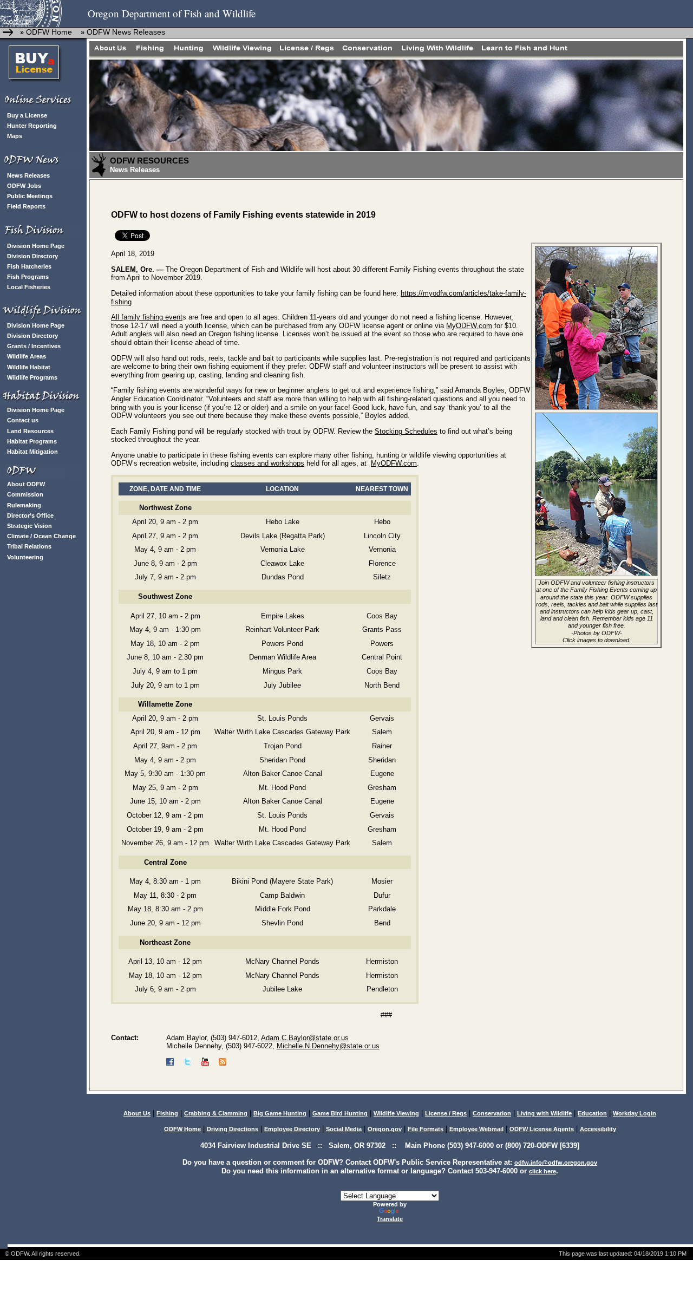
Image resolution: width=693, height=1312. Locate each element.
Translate (390, 1219)
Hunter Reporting (32, 125)
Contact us (22, 420)
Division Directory (32, 256)
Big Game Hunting (279, 1113)
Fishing (167, 1113)
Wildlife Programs (32, 377)
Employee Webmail (476, 1129)
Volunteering (25, 557)
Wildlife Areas (26, 356)
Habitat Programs (32, 441)
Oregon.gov (385, 1129)
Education (592, 1113)
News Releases (28, 175)
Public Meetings (30, 196)
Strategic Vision (29, 526)
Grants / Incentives (34, 346)
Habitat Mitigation (32, 451)
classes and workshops (267, 463)
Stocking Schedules (406, 431)
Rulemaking (24, 505)
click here (542, 1171)
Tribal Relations (29, 546)
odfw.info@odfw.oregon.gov (555, 1162)
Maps (14, 136)
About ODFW (26, 484)
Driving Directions (232, 1129)
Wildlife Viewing (396, 1113)
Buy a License (27, 115)
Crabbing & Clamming (215, 1113)
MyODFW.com (469, 326)
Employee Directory (292, 1129)
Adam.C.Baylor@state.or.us (305, 1038)
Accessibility (598, 1129)
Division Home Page (35, 246)
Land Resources (30, 431)
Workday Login (634, 1113)
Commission (25, 494)
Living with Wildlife (544, 1113)
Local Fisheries (28, 287)
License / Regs (446, 1113)
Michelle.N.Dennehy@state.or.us (328, 1046)
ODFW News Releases (126, 32)
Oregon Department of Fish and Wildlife (172, 13)
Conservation (492, 1113)
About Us (137, 1113)
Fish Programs (28, 276)
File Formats (425, 1129)
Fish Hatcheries (29, 266)
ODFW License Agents (541, 1129)
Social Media (344, 1129)
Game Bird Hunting (340, 1113)
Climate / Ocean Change (41, 536)
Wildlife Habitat (28, 367)
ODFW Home (48, 32)
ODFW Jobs (24, 185)
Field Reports (26, 206)
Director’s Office (30, 515)
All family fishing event (146, 317)
